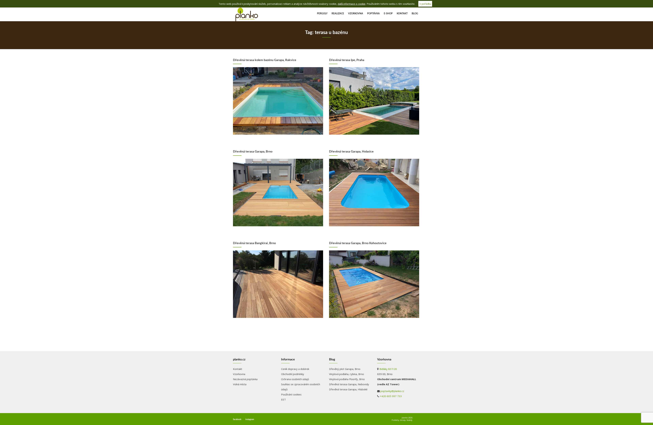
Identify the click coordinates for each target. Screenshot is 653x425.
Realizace (338, 13)
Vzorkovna (355, 13)
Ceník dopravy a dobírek (295, 369)
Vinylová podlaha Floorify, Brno (347, 379)
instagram (249, 419)
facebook (237, 419)
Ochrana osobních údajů (295, 379)
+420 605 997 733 (391, 396)
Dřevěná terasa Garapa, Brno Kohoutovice (358, 243)
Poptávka (373, 13)
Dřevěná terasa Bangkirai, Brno (254, 243)
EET (283, 399)
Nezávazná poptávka (245, 379)
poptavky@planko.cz (392, 391)
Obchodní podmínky (292, 374)
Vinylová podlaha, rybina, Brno (346, 374)
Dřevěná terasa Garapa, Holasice (351, 151)
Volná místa (239, 384)
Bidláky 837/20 (388, 369)
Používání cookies (291, 394)
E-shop (388, 13)
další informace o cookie (351, 3)
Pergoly (322, 13)
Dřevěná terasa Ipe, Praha (346, 60)
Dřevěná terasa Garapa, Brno (252, 151)
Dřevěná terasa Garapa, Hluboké (348, 389)
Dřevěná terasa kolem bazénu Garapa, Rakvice (264, 60)
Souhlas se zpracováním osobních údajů (300, 386)
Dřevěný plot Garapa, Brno (344, 369)
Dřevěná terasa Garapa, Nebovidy (349, 384)
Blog (415, 13)
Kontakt (402, 13)
